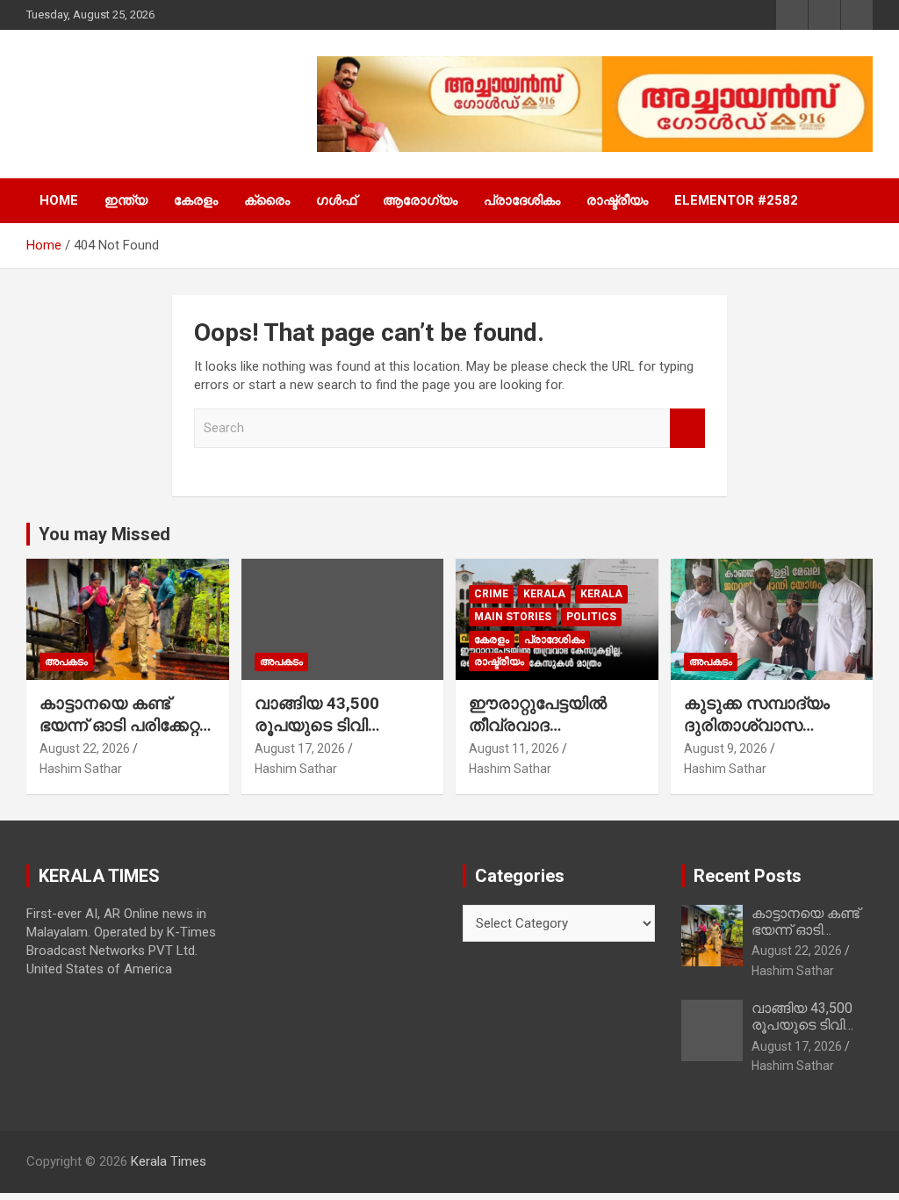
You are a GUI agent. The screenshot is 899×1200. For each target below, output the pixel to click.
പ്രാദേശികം (522, 200)
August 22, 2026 (85, 748)
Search (687, 428)
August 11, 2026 (514, 748)
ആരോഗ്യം (420, 200)
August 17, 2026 (300, 748)
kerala (544, 594)
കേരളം (196, 200)
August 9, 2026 (725, 748)
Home (59, 200)
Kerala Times (127, 104)
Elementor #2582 (736, 200)
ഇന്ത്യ (125, 200)
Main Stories (512, 617)
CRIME (491, 594)
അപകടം (66, 661)
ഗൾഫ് (336, 200)
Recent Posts (748, 875)
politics (591, 617)
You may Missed (104, 534)
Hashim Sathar (81, 769)
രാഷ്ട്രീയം (617, 200)
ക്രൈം (267, 200)
